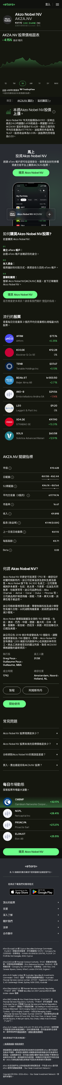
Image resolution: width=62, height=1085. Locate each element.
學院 (44, 301)
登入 (47, 4)
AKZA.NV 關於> (25, 100)
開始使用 (14, 703)
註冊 (4, 90)
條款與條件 (21, 1032)
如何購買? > (44, 100)
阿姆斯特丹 (35, 690)
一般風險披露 (8, 1044)
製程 (12, 690)
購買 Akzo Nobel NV (31, 172)
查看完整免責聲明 (35, 1032)
